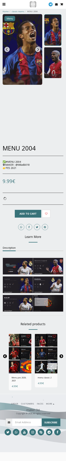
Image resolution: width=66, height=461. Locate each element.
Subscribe (50, 422)
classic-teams (18, 11)
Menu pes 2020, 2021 (19, 379)
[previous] (7, 49)
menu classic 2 (44, 377)
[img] (20, 353)
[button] (4, 4)
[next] (37, 49)
